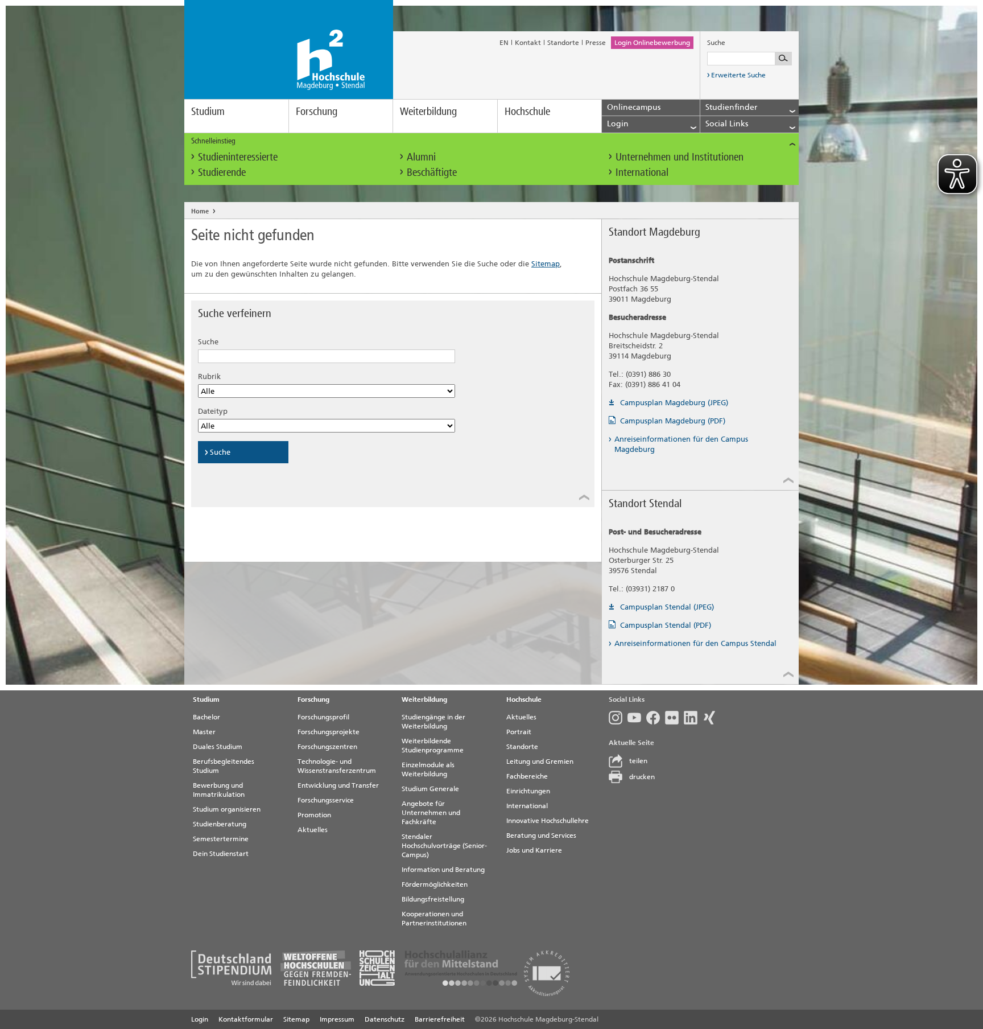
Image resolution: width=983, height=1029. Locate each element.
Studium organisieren (227, 809)
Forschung (316, 111)
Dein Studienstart (221, 854)
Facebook (655, 718)
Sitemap (545, 264)
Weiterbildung (428, 111)
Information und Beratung (443, 870)
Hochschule (527, 111)
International (642, 172)
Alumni (421, 156)
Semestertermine (221, 839)
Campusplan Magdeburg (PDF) (672, 421)
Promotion (314, 815)
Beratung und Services (541, 835)
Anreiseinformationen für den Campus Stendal (695, 643)
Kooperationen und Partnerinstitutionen (434, 918)
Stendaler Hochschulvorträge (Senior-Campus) (444, 846)
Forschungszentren (327, 747)
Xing (712, 718)
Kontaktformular (245, 1019)
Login (199, 1019)
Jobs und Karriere (534, 850)
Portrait (518, 732)
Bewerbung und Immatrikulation (219, 789)
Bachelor (206, 717)
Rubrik (209, 376)
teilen (638, 761)
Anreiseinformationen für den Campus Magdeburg (681, 444)
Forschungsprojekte (329, 732)
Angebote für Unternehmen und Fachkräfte (431, 813)
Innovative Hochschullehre (547, 821)
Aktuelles (313, 830)
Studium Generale (430, 789)
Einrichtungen (528, 791)
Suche (208, 341)
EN (504, 43)
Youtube (636, 718)
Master (204, 732)
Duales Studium (217, 747)
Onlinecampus (633, 107)
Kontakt (528, 43)
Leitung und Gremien (539, 761)
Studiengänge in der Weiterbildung (433, 721)
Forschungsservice (326, 800)
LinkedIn (693, 718)
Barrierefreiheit (440, 1019)
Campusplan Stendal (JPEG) (667, 607)
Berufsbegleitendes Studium (223, 766)
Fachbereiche (527, 776)
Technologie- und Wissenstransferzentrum (337, 766)
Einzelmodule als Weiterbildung (428, 769)
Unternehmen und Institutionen (680, 156)
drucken (642, 777)
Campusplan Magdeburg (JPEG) (674, 402)
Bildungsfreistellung (433, 899)
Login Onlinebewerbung (652, 43)
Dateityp (213, 411)
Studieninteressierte (238, 156)
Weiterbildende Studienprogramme (433, 745)
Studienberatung (219, 824)
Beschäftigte (432, 172)
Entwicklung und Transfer (338, 785)
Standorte (563, 43)
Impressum (337, 1019)
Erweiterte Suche (738, 75)
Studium (208, 111)
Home (200, 211)
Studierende (222, 172)
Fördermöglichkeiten (435, 884)
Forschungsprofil (323, 717)
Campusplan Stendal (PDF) (665, 625)
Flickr (674, 718)
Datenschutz (384, 1019)
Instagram (618, 718)
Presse (595, 43)
